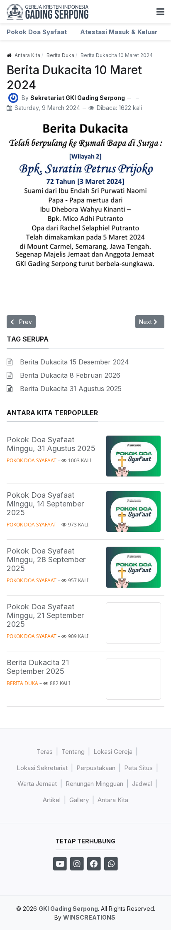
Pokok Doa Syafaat (31, 460)
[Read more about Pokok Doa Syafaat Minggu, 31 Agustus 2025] (133, 456)
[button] (160, 11)
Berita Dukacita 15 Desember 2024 (74, 362)
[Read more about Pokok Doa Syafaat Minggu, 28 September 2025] (133, 567)
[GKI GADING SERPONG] (47, 12)
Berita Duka (22, 683)
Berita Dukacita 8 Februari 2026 (70, 375)
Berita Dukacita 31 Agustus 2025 (71, 388)
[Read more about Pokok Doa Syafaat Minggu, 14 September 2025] (133, 512)
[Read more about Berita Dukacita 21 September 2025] (133, 678)
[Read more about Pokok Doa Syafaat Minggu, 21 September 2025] (133, 623)
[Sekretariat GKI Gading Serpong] (13, 97)
